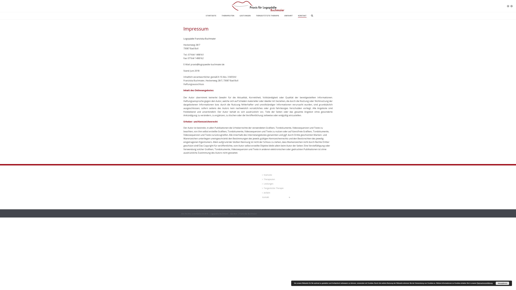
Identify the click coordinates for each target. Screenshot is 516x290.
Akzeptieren (502, 283)
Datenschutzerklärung (485, 283)
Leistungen (245, 15)
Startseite (211, 15)
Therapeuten (228, 15)
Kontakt (302, 15)
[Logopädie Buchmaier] (258, 6)
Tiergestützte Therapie (267, 15)
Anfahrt (288, 15)
